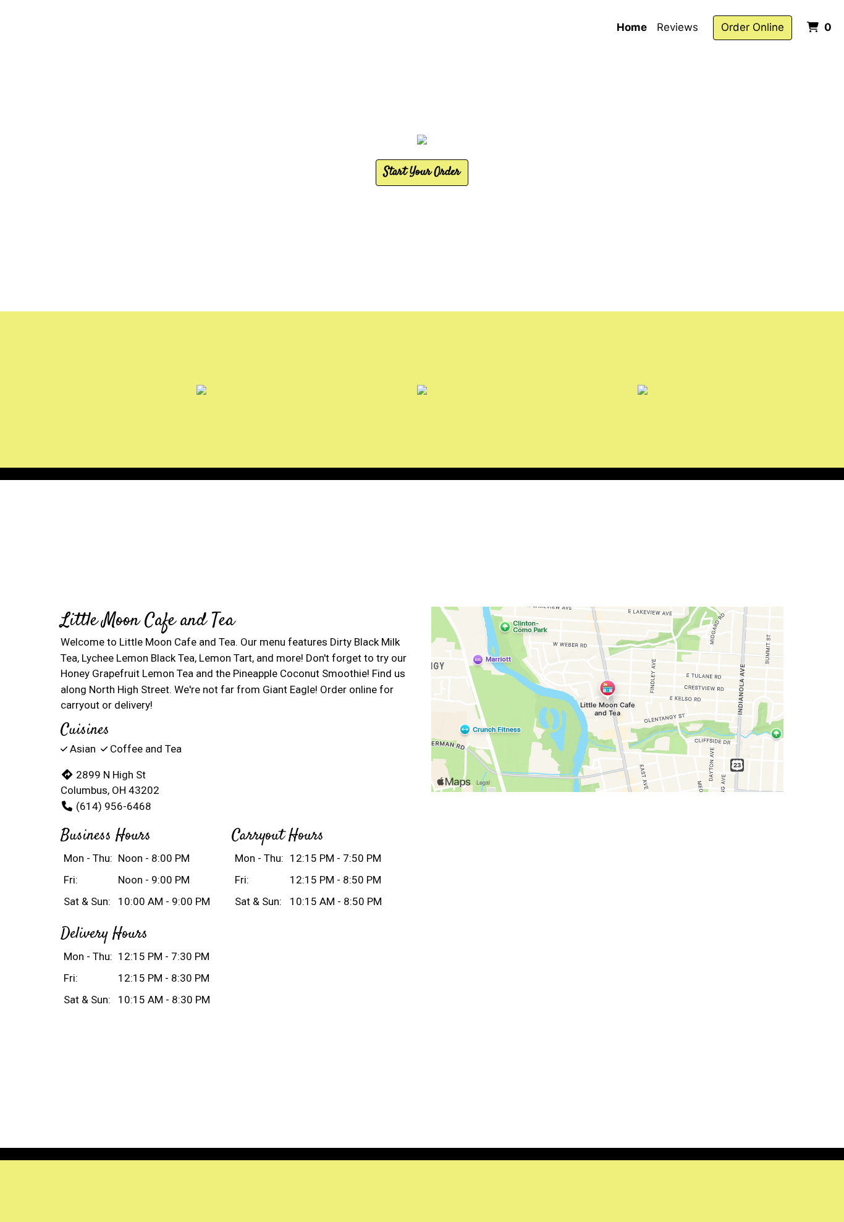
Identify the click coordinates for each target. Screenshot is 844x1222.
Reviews (677, 27)
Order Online (752, 27)
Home (632, 27)
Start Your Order (422, 172)
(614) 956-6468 (113, 806)
